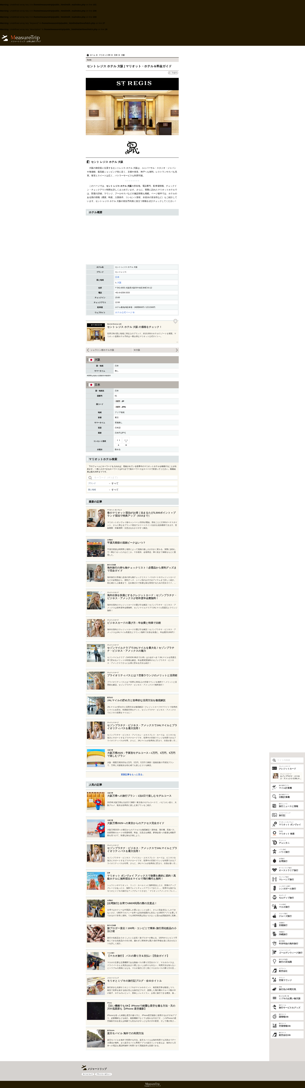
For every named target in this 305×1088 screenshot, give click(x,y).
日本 (117, 277)
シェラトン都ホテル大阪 (102, 350)
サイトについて (88, 1074)
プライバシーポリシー (103, 1074)
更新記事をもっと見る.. (132, 774)
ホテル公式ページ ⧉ (124, 312)
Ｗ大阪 (137, 350)
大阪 (119, 282)
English (174, 73)
